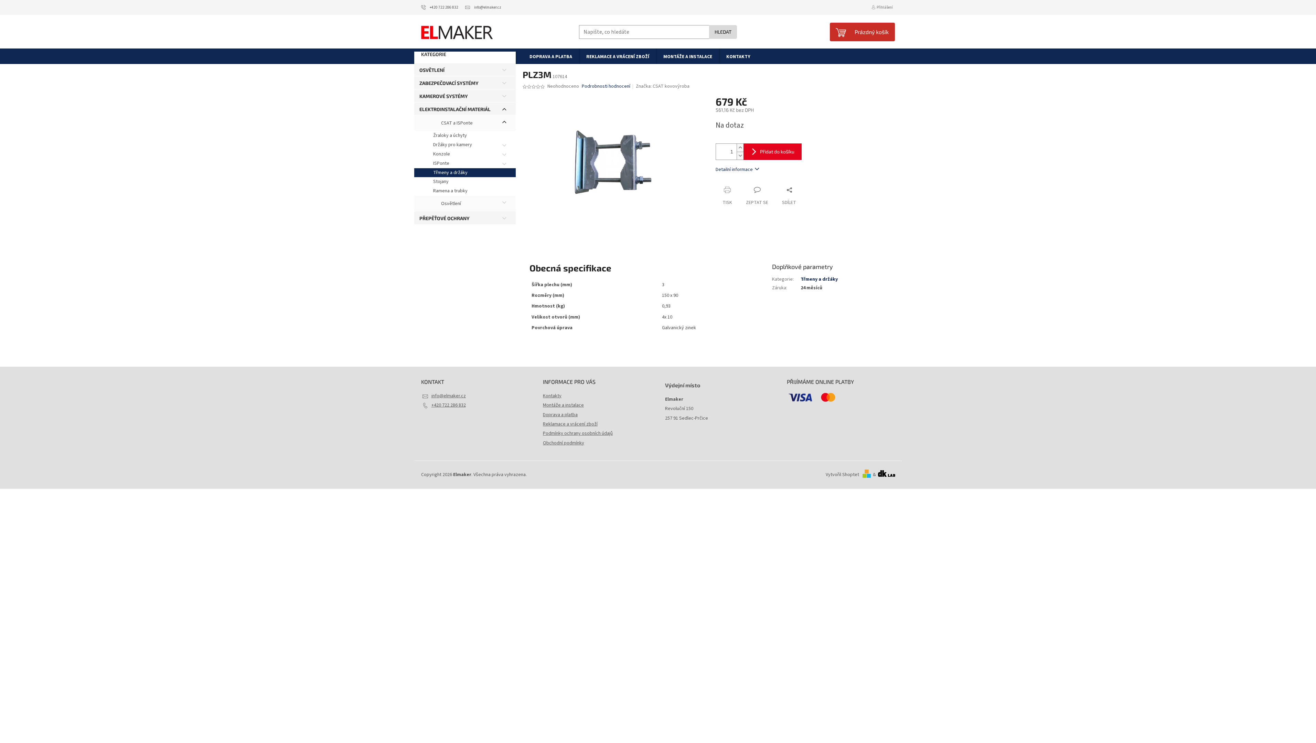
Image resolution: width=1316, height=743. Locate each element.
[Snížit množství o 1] (740, 156)
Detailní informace (734, 169)
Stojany (441, 181)
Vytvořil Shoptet (842, 474)
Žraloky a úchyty (450, 135)
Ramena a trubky (450, 190)
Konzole (441, 154)
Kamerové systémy (443, 96)
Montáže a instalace (563, 405)
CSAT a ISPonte (456, 123)
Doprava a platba (560, 414)
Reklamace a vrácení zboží (570, 424)
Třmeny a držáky (450, 172)
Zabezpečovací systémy (449, 83)
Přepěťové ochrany (444, 218)
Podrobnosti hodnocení (606, 86)
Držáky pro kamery (452, 144)
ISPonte (441, 163)
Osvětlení (432, 70)
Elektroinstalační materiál (455, 109)
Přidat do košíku (777, 151)
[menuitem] (551, 56)
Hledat (723, 32)
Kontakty (552, 395)
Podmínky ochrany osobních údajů (578, 433)
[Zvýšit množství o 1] (740, 148)
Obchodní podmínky (563, 443)
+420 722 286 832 (448, 405)
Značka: (662, 86)
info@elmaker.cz (448, 395)
